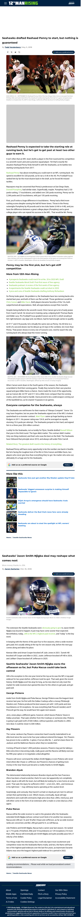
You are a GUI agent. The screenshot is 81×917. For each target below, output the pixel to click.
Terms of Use (11, 898)
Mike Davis (25, 302)
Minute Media (15, 907)
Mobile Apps (11, 894)
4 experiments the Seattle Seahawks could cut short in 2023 (34, 288)
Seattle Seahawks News (22, 537)
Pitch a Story (43, 894)
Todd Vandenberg (13, 47)
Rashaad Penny (12, 173)
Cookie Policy (26, 898)
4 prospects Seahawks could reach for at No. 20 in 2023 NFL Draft (36, 279)
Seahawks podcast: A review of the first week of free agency (34, 285)
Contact (41, 890)
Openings (24, 890)
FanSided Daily (26, 894)
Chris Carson (11, 302)
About (8, 890)
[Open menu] (5, 3)
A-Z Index (10, 902)
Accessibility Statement (65, 898)
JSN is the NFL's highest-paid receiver (39, 634)
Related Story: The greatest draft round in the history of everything (33, 444)
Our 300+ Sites (61, 890)
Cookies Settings (27, 902)
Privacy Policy (61, 894)
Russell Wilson (66, 430)
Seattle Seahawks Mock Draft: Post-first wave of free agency (34, 282)
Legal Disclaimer (45, 898)
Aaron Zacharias (12, 569)
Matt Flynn (40, 416)
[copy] (19, 52)
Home (8, 537)
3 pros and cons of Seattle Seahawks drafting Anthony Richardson (36, 291)
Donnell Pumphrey (14, 189)
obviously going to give (51, 628)
